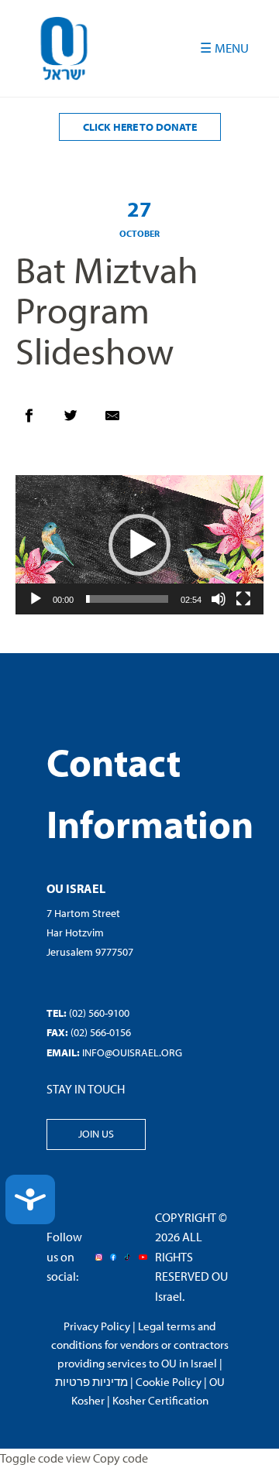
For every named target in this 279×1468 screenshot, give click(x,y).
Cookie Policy (169, 1381)
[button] (139, 545)
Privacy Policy (97, 1326)
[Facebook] (36, 419)
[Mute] (218, 599)
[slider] (127, 599)
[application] (140, 544)
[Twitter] (78, 419)
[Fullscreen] (243, 599)
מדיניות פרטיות (91, 1381)
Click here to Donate (140, 127)
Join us (96, 1134)
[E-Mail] (120, 419)
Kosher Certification (160, 1400)
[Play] (35, 599)
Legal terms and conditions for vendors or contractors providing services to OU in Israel (140, 1344)
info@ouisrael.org (132, 1052)
